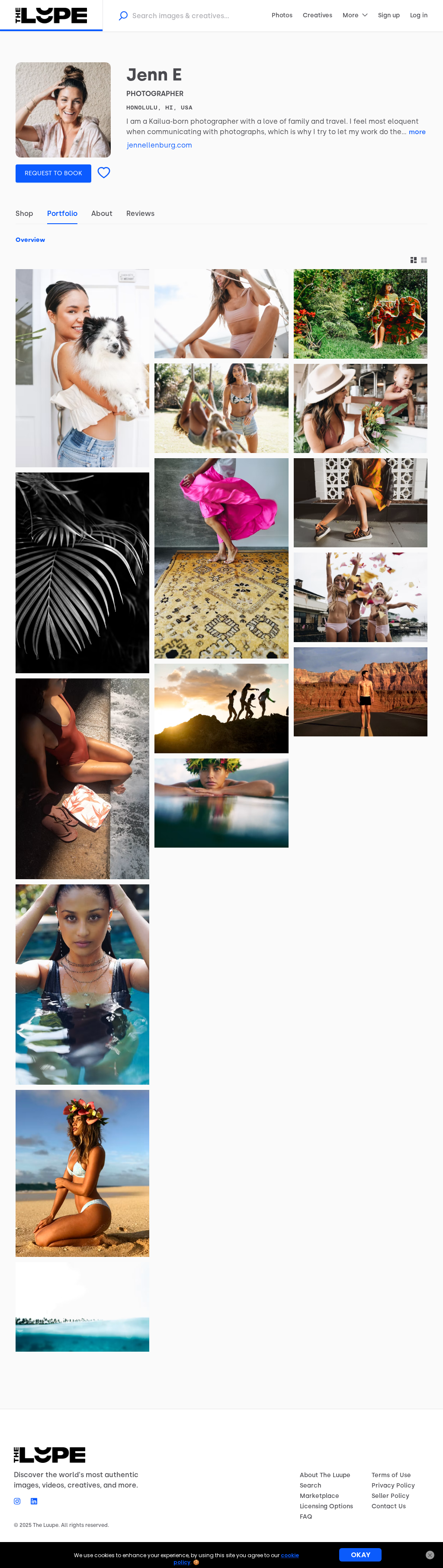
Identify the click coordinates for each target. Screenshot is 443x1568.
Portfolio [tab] (62, 213)
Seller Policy (390, 1496)
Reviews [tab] (140, 213)
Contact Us (389, 1506)
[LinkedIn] (31, 1501)
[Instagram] (20, 1501)
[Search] (123, 15)
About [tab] (101, 213)
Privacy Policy (393, 1485)
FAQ (306, 1516)
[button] (413, 260)
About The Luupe (325, 1475)
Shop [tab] (24, 213)
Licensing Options (326, 1506)
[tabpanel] (221, 791)
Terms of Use (391, 1475)
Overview (30, 240)
